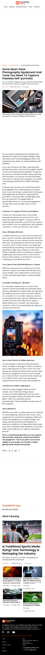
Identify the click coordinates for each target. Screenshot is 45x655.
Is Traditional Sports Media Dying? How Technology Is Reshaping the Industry (21, 550)
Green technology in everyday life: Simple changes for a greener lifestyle (32, 606)
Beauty (12, 7)
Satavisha (5, 87)
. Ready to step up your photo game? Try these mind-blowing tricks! (12, 580)
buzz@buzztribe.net (31, 648)
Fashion (37, 7)
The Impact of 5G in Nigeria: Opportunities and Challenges (32, 580)
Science (4, 651)
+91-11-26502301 (30, 650)
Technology (13, 65)
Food (30, 7)
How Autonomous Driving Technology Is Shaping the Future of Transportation (11, 603)
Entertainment (21, 7)
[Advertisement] (22, 36)
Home (4, 65)
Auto (6, 7)
